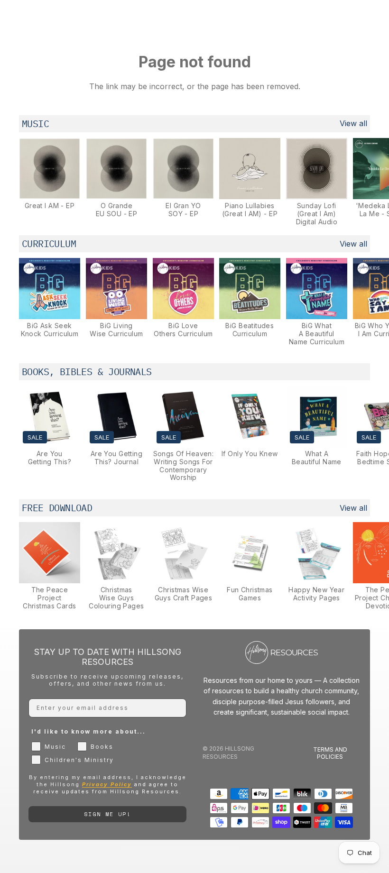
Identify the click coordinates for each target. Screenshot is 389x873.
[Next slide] (359, 181)
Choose (340, 304)
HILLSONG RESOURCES (228, 752)
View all (353, 123)
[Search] (31, 19)
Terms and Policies (330, 753)
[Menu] (11, 19)
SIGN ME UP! (107, 814)
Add (73, 184)
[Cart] (377, 19)
